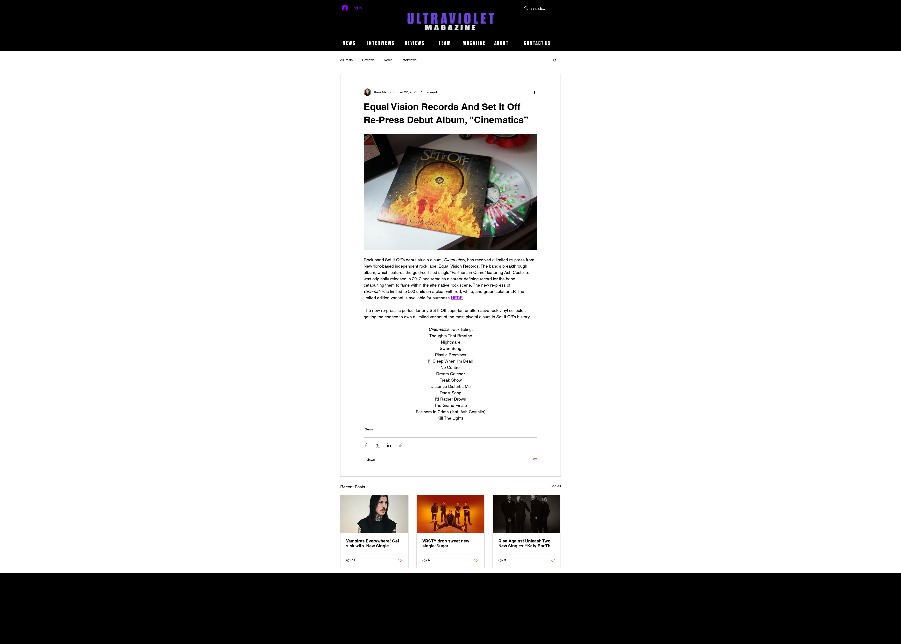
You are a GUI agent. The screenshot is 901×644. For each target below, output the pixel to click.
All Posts (346, 60)
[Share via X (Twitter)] (377, 445)
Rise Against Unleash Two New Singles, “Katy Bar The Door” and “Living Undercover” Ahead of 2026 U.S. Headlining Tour (525, 543)
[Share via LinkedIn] (389, 445)
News (388, 60)
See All (555, 486)
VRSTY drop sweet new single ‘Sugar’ (445, 543)
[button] (555, 60)
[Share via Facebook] (366, 445)
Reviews (368, 60)
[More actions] (534, 92)
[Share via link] (400, 445)
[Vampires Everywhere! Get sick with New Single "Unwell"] (374, 514)
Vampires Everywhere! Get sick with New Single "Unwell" (372, 543)
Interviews (408, 60)
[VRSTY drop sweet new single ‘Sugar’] (451, 514)
